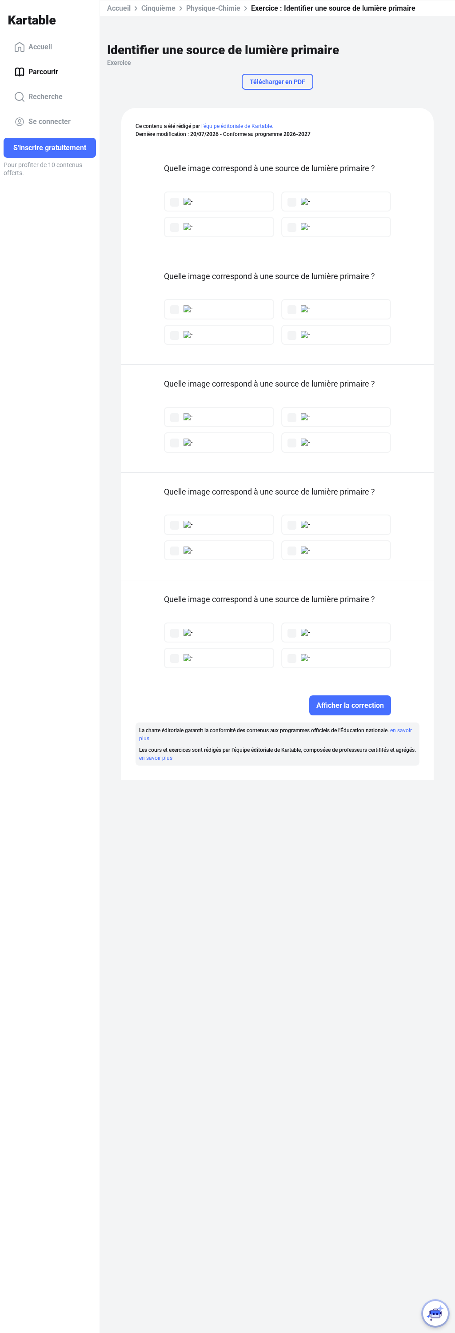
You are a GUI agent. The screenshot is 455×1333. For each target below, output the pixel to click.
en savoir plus (155, 758)
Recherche (45, 96)
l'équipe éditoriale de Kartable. (237, 126)
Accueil (40, 47)
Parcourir (43, 72)
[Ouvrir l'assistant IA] (435, 1313)
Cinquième (158, 8)
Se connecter (49, 121)
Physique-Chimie (213, 8)
